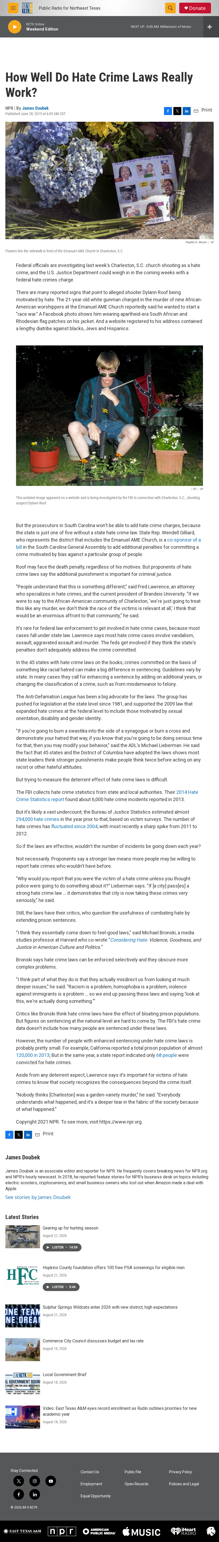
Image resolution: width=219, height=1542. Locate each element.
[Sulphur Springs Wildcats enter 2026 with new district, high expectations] (22, 1315)
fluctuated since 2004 (74, 826)
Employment (91, 1484)
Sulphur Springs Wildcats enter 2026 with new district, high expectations (110, 1307)
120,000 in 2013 (32, 1055)
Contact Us (90, 1472)
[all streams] (211, 26)
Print (206, 109)
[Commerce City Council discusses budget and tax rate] (22, 1349)
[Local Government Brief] (22, 1383)
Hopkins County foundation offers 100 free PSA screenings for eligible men (114, 1267)
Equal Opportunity (96, 1496)
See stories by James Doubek (38, 1197)
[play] (14, 27)
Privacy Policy (180, 1472)
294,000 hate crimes (37, 819)
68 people (166, 1055)
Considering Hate (128, 940)
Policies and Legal (184, 1484)
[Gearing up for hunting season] (22, 1236)
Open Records (136, 1484)
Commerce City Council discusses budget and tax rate (93, 1340)
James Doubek (35, 108)
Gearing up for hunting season (70, 1228)
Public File (133, 1472)
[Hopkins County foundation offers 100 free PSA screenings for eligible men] (22, 1276)
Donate (197, 8)
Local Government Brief (65, 1374)
